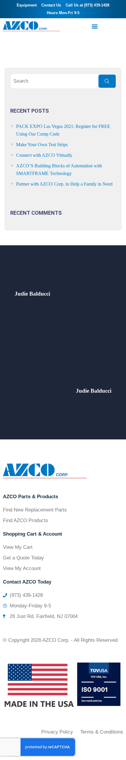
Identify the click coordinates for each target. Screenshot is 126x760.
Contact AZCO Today (27, 582)
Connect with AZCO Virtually (44, 155)
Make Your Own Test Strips (42, 144)
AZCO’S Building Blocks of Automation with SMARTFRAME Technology (59, 169)
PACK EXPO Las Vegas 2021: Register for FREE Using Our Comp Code (63, 130)
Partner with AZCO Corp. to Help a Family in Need (64, 183)
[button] (94, 26)
